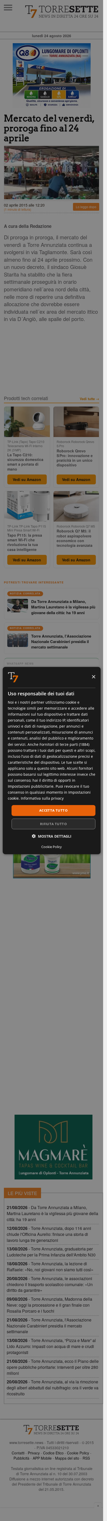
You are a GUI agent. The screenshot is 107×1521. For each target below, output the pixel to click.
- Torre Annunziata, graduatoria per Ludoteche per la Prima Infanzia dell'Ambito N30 (51, 1252)
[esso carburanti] (51, 75)
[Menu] (8, 7)
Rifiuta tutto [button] (53, 824)
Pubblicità (21, 1458)
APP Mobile (42, 1458)
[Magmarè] (53, 1147)
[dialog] (52, 760)
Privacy (34, 1452)
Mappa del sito (67, 1458)
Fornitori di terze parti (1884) (64, 744)
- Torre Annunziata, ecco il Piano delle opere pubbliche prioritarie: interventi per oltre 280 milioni (53, 1367)
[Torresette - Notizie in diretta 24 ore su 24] (51, 1430)
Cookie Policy (78, 1452)
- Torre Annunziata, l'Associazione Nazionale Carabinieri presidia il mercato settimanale (49, 1326)
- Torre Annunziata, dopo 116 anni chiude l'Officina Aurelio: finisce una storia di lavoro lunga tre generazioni (49, 1234)
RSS (86, 1458)
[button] (51, 836)
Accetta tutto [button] (53, 810)
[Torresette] (62, 11)
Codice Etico (53, 1452)
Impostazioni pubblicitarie (31, 786)
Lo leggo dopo (86, 206)
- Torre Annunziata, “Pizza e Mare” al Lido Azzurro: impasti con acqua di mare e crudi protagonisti (51, 1346)
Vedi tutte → (89, 398)
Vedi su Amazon (27, 479)
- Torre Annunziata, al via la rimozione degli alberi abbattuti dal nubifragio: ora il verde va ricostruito (52, 1388)
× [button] (93, 677)
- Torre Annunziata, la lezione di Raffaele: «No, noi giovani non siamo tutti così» (50, 1267)
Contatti (18, 1452)
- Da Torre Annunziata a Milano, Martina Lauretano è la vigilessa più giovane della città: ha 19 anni (52, 1213)
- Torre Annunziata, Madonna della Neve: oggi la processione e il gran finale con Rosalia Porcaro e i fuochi (49, 1305)
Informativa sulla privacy (42, 798)
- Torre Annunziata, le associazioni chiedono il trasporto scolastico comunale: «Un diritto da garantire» (50, 1284)
